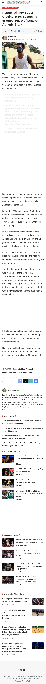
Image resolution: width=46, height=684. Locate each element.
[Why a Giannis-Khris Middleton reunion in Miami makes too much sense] (8, 494)
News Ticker (28, 372)
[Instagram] (27, 670)
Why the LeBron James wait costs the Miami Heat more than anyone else (29, 458)
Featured (29, 369)
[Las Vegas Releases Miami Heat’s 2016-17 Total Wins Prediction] (38, 601)
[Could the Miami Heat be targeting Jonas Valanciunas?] (8, 472)
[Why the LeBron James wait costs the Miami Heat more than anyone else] (8, 459)
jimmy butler (7, 372)
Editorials (19, 464)
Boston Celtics (19, 369)
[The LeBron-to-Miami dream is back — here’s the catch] (8, 483)
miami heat (17, 372)
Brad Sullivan (12, 36)
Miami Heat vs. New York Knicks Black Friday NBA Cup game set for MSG (29, 553)
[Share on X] (11, 31)
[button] (4, 2)
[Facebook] (18, 670)
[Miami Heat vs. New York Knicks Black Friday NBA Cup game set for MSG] (8, 554)
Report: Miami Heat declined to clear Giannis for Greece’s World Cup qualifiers (29, 566)
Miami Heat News (22, 545)
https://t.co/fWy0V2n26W (17, 124)
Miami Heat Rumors (10, 7)
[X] (21, 670)
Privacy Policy (26, 681)
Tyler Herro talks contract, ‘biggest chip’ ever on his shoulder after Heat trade (26, 579)
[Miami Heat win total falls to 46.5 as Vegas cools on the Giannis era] (8, 542)
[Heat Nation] (18, 2)
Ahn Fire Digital (11, 678)
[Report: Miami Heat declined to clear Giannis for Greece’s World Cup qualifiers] (8, 567)
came (18, 269)
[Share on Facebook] (8, 31)
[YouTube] (24, 670)
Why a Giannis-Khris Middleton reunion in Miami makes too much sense (29, 493)
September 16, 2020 (15, 132)
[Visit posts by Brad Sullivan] (4, 38)
